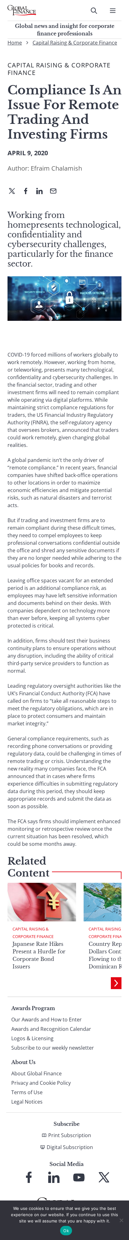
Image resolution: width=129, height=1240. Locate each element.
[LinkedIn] (42, 191)
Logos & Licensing (32, 1038)
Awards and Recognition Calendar (51, 1028)
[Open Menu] (112, 10)
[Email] (56, 191)
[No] (121, 1220)
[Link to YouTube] (79, 1177)
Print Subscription (69, 1135)
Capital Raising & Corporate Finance (75, 42)
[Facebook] (28, 191)
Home (15, 42)
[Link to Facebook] (28, 1177)
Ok (66, 1230)
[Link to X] (104, 1177)
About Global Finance (36, 1073)
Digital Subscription (70, 1147)
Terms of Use (27, 1092)
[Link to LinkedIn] (53, 1177)
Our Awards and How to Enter (46, 1019)
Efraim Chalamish (56, 168)
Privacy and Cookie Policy (41, 1082)
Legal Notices (27, 1101)
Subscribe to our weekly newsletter (52, 1047)
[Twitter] (14, 191)
